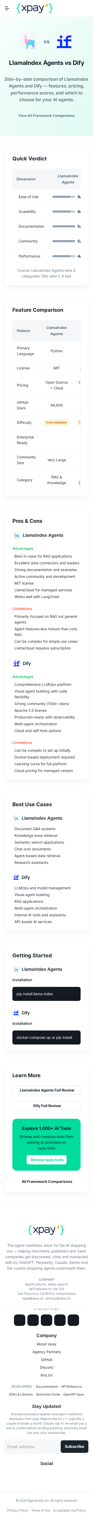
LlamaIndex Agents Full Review (47, 1090)
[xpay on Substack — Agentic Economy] (57, 1473)
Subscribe (74, 1446)
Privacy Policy (17, 1510)
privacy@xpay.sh (58, 1298)
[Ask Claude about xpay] (19, 1320)
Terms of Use (40, 1510)
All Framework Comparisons (47, 1181)
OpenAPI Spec (73, 1394)
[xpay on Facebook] (44, 1473)
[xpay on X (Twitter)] (36, 1473)
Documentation (47, 1386)
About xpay (46, 1344)
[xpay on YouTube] (53, 1473)
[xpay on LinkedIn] (40, 1473)
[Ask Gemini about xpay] (46, 1320)
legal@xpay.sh (32, 1298)
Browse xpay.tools (47, 1159)
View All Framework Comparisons (46, 115)
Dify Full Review (47, 1105)
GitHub (46, 1359)
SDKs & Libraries (21, 1394)
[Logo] (35, 8)
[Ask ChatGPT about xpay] (33, 1320)
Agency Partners (47, 1352)
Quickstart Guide (48, 1394)
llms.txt (47, 1375)
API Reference (71, 1386)
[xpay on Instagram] (49, 1473)
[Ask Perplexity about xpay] (60, 1320)
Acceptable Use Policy (69, 1510)
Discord (46, 1367)
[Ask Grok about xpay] (73, 1320)
